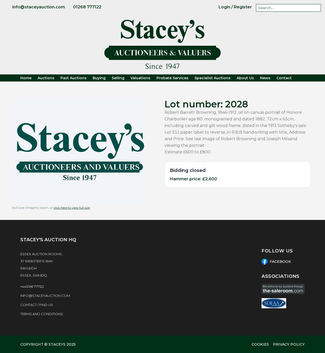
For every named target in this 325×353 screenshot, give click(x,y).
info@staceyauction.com (45, 296)
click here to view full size (72, 208)
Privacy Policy (289, 344)
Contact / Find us (36, 305)
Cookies (260, 344)
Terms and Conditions (41, 314)
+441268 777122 (32, 286)
